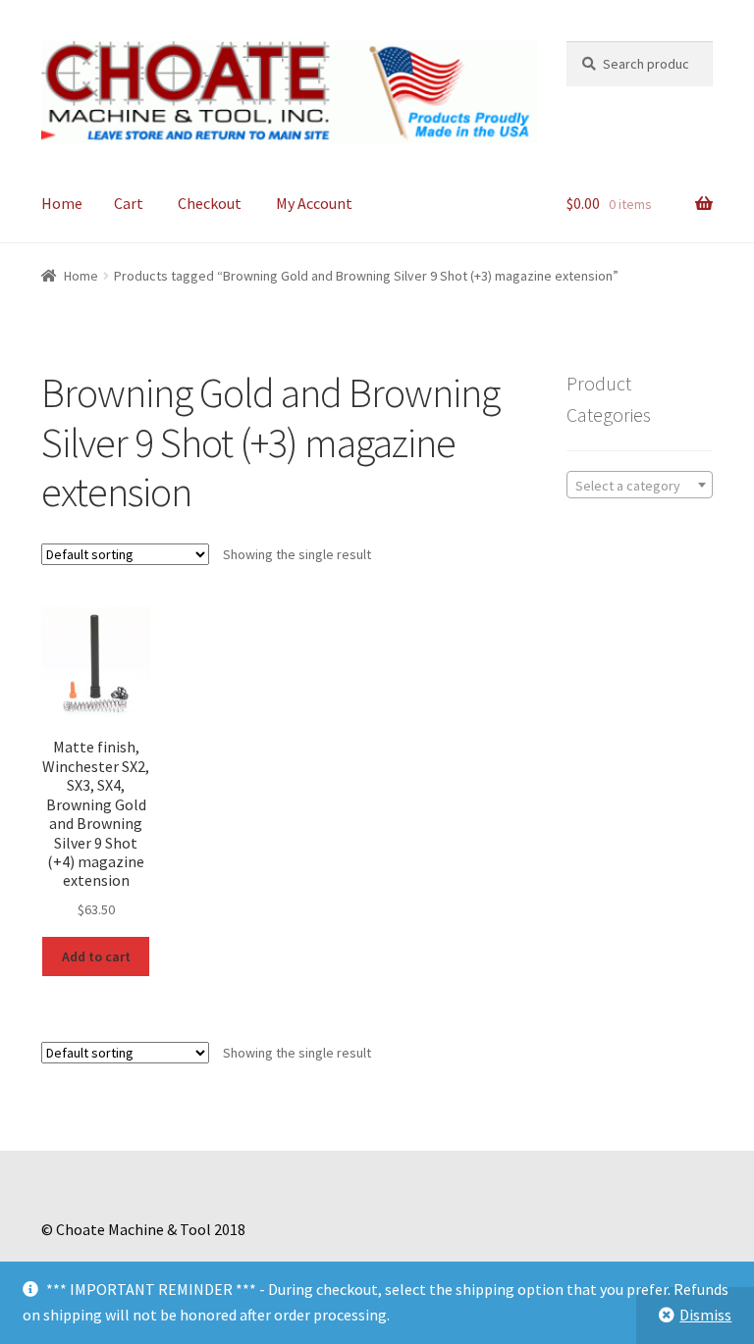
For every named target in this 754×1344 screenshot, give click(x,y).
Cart (128, 203)
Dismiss (705, 1314)
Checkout (210, 203)
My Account (314, 203)
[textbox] (639, 485)
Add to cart (96, 956)
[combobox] (639, 484)
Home (61, 203)
